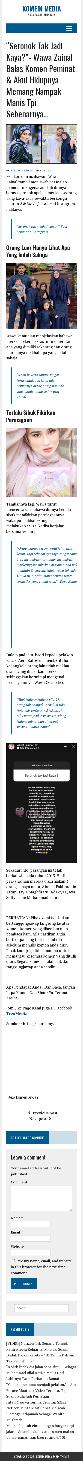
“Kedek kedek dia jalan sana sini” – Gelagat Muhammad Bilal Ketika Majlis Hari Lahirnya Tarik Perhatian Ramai (41, 1372)
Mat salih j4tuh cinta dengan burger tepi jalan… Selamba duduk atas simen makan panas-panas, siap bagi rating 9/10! (40, 1431)
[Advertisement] (50, 617)
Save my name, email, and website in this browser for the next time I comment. (41, 1266)
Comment (19, 1182)
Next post (38, 1118)
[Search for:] (41, 1307)
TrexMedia (16, 1013)
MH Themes (62, 1456)
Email (16, 1232)
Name (16, 1217)
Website (17, 1246)
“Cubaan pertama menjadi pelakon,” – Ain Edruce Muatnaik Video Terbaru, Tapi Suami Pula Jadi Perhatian (41, 1390)
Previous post (45, 1112)
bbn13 (28, 170)
